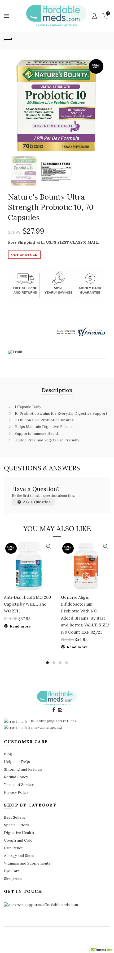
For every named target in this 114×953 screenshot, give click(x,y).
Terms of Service (19, 784)
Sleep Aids (13, 878)
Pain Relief (13, 848)
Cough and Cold (18, 840)
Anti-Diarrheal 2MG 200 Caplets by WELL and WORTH (27, 604)
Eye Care (12, 871)
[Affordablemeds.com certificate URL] (81, 331)
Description (57, 390)
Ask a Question (36, 501)
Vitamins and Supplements (27, 863)
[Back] (8, 39)
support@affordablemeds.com (51, 904)
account (94, 16)
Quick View (48, 546)
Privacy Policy (16, 792)
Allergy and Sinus (19, 855)
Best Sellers (14, 817)
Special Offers (16, 825)
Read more (20, 626)
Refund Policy (16, 777)
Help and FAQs (17, 761)
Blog (8, 754)
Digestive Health (19, 832)
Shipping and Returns (23, 769)
